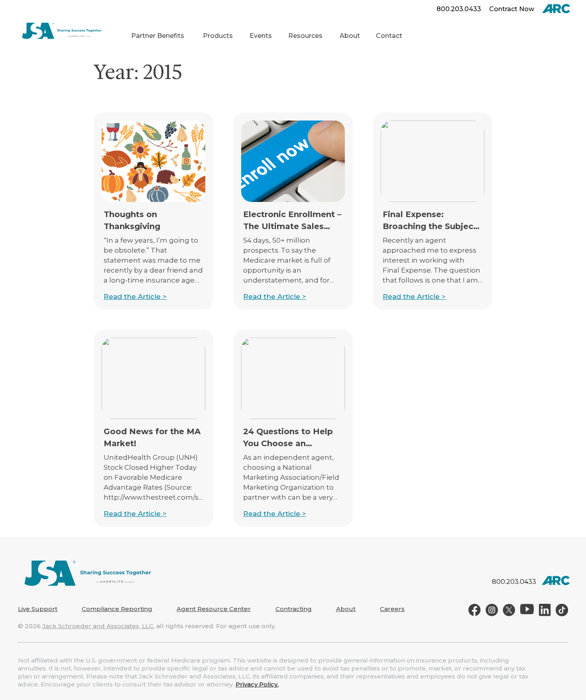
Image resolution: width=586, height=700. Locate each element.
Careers (392, 609)
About (350, 36)
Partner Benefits (157, 36)
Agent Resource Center (214, 609)
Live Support (37, 609)
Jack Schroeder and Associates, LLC (97, 626)
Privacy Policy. (257, 684)
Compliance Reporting (117, 609)
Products (218, 36)
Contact (389, 36)
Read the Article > (135, 297)
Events (261, 36)
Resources (305, 36)
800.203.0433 (459, 9)
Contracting (293, 609)
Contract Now (511, 9)
